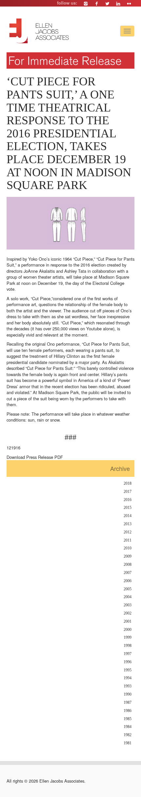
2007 (127, 573)
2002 (127, 613)
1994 (127, 678)
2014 (127, 516)
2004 (127, 597)
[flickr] (129, 3)
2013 (127, 524)
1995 (127, 670)
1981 (127, 743)
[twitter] (107, 3)
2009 (127, 556)
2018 (127, 483)
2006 (127, 581)
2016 (127, 500)
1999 (127, 637)
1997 (127, 654)
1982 (127, 735)
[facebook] (96, 3)
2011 (127, 540)
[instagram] (86, 3)
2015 (127, 508)
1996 (127, 662)
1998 (127, 646)
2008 (127, 565)
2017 (127, 492)
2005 (127, 589)
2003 (127, 605)
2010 (127, 548)
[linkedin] (118, 3)
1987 (127, 703)
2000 (127, 630)
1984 (127, 727)
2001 (127, 621)
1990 (127, 694)
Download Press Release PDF (35, 457)
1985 (127, 719)
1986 (127, 711)
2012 (127, 532)
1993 (127, 686)
